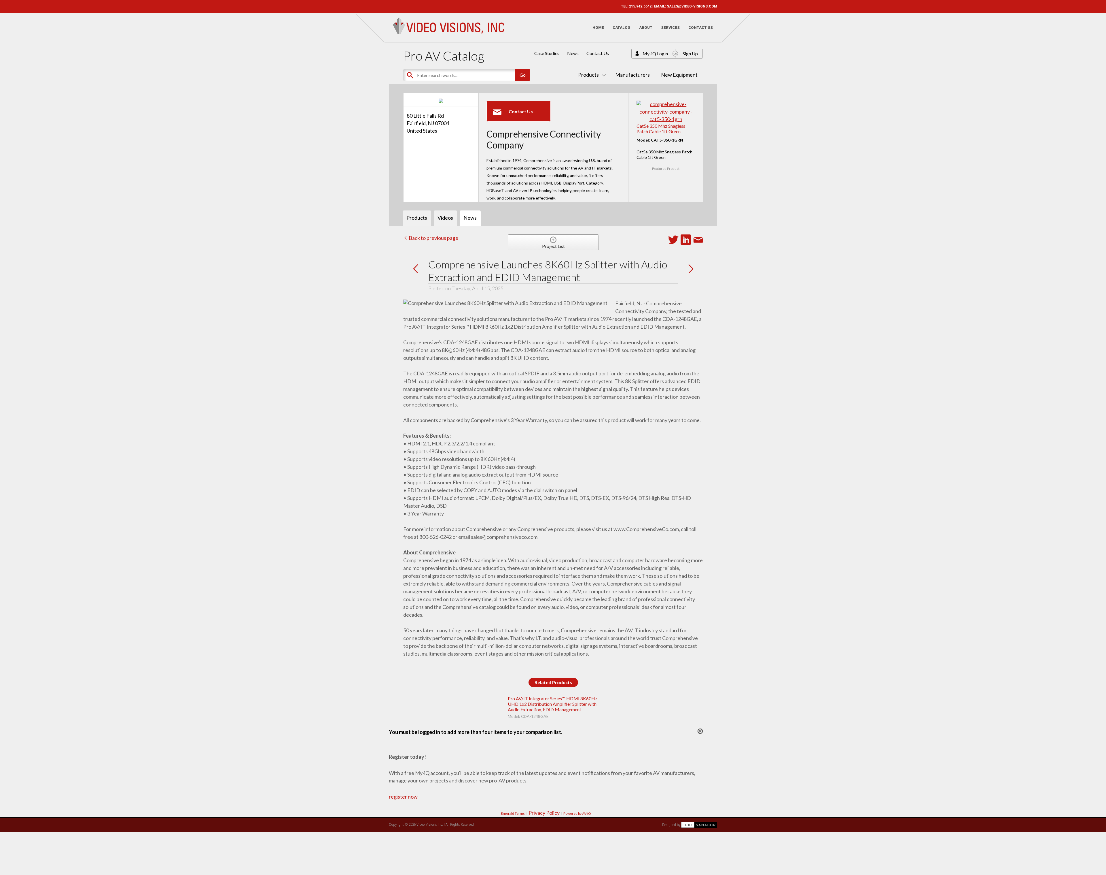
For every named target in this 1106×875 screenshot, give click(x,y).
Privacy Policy (544, 813)
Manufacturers (632, 74)
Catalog (621, 27)
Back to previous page (433, 238)
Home (598, 27)
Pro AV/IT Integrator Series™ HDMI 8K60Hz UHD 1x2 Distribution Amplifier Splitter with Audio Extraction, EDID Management (552, 704)
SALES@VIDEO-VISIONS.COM (692, 6)
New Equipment (679, 74)
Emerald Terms (513, 813)
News (573, 53)
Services (670, 27)
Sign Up (690, 53)
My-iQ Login (655, 53)
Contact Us (700, 27)
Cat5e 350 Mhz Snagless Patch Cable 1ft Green (661, 128)
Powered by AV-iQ (577, 813)
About (645, 27)
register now (403, 796)
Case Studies (546, 53)
